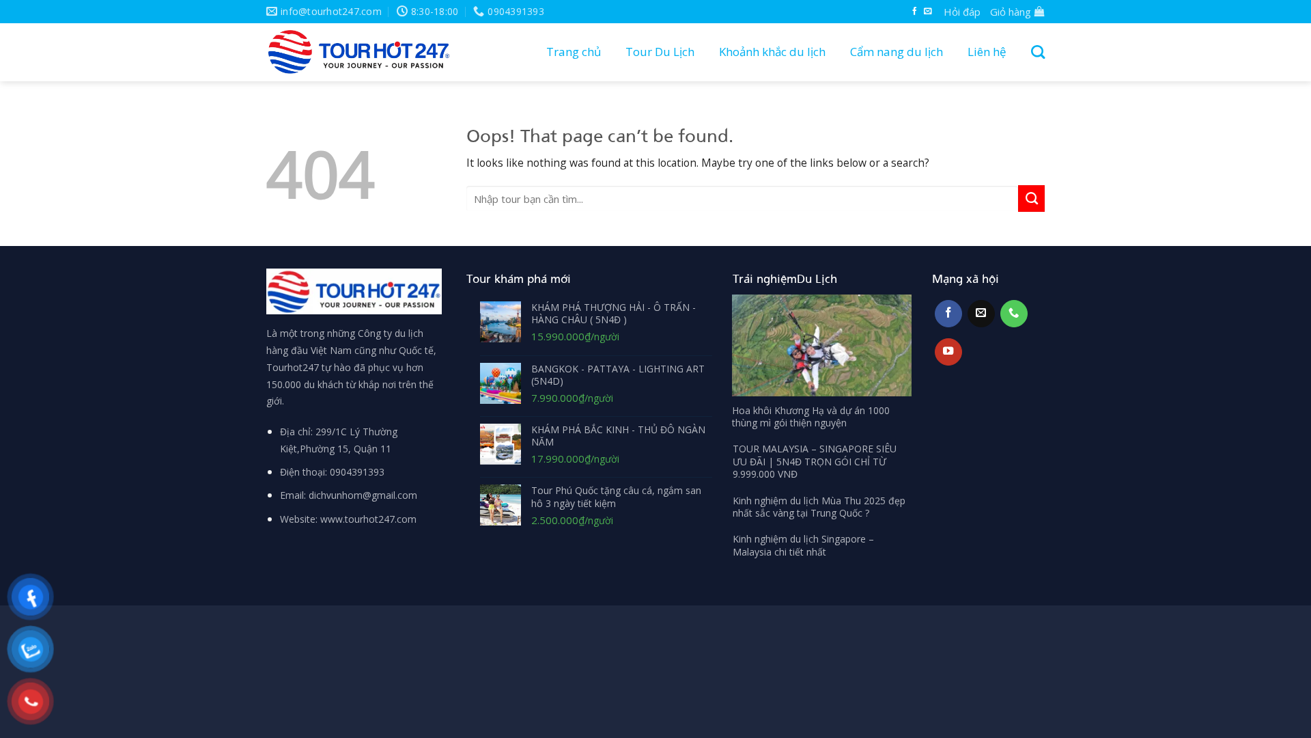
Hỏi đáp (962, 11)
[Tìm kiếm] (1034, 52)
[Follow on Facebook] (915, 11)
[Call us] (1014, 313)
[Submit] (1031, 198)
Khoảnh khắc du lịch (772, 51)
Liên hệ (987, 51)
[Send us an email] (928, 11)
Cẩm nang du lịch (896, 51)
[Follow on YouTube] (948, 352)
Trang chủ (573, 51)
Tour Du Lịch (659, 51)
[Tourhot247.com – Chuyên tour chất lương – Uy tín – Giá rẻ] (359, 52)
